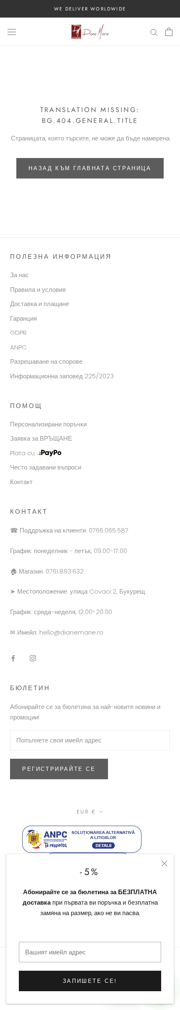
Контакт (21, 481)
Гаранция (23, 318)
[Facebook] (13, 658)
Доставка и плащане (39, 303)
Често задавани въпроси (45, 467)
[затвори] (164, 863)
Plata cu (22, 453)
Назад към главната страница (89, 168)
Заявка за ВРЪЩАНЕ (41, 438)
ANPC (18, 347)
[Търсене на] (154, 31)
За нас (19, 274)
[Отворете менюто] (12, 31)
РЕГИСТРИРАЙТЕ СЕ (59, 769)
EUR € (86, 812)
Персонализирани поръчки (48, 424)
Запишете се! (90, 981)
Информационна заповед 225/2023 (62, 376)
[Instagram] (33, 658)
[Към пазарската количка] (168, 32)
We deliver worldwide (90, 8)
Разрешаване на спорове (46, 361)
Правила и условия (38, 289)
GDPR (18, 332)
